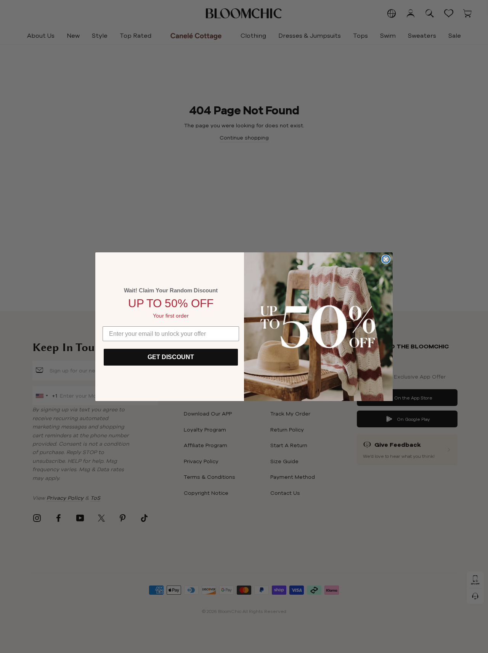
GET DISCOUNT (171, 357)
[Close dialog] (386, 259)
